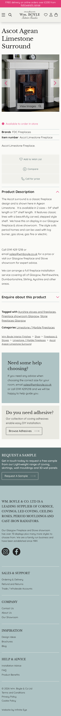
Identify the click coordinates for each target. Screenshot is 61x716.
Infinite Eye (21, 709)
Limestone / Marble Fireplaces (36, 327)
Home (29, 15)
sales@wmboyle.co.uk (23, 254)
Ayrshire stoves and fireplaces (37, 311)
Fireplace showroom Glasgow (20, 316)
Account (51, 15)
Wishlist (45, 14)
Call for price (30, 179)
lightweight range (30, 5)
